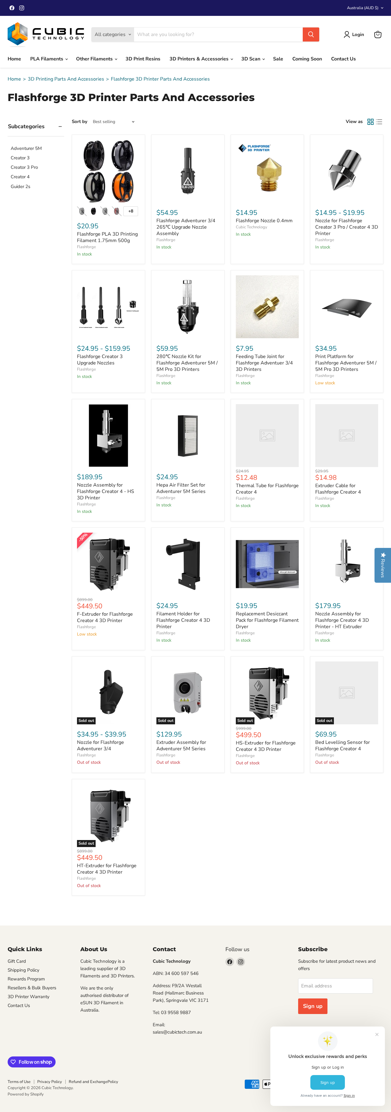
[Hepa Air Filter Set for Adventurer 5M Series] (187, 435)
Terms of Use (19, 1082)
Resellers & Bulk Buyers (32, 988)
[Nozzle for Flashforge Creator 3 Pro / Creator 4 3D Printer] (346, 171)
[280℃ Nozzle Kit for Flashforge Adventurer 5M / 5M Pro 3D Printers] (187, 306)
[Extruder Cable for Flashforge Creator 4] (346, 435)
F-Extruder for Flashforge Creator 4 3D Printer (105, 617)
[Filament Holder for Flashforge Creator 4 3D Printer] (187, 564)
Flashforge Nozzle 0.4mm (264, 220)
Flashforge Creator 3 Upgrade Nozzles (100, 359)
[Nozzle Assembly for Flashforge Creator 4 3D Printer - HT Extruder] (346, 564)
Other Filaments (95, 59)
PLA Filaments (47, 59)
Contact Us (343, 59)
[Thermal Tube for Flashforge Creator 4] (267, 435)
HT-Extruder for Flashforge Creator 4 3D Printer (107, 868)
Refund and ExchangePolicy (93, 1082)
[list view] (379, 122)
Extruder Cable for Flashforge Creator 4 (338, 488)
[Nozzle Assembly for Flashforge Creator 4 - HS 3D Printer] (108, 435)
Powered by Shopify (26, 1094)
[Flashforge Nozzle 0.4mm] (267, 171)
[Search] (311, 34)
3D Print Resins (143, 59)
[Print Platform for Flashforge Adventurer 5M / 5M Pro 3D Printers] (346, 306)
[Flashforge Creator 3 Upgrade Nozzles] (108, 306)
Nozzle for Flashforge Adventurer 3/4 (100, 745)
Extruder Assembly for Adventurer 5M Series (181, 745)
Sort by (79, 121)
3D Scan (251, 59)
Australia (362, 8)
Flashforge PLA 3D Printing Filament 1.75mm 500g (107, 237)
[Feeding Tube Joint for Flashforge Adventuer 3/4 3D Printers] (267, 306)
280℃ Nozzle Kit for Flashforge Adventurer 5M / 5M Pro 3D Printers (187, 363)
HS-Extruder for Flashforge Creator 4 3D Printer (266, 746)
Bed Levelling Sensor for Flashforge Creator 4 (342, 745)
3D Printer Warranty (28, 997)
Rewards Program (26, 979)
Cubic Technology (251, 227)
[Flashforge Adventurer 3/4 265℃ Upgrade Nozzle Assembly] (187, 171)
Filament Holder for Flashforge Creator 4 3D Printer (183, 620)
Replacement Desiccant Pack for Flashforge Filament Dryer (267, 620)
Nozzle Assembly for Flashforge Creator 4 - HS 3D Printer (105, 491)
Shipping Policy (23, 970)
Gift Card (17, 961)
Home (14, 59)
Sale (278, 59)
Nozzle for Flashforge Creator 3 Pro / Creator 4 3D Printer (346, 227)
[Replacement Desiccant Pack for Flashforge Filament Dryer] (267, 564)
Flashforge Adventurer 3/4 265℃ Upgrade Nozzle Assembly (185, 227)
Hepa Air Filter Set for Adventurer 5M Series (181, 488)
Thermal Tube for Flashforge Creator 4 (267, 488)
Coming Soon (307, 59)
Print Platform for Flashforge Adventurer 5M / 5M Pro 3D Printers (346, 363)
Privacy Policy (49, 1082)
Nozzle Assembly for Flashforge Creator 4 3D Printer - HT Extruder (342, 620)
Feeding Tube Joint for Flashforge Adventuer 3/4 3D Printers (264, 363)
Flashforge (86, 247)
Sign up (313, 1006)
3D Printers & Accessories (200, 59)
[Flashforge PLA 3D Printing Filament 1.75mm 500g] (108, 171)
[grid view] (370, 122)
